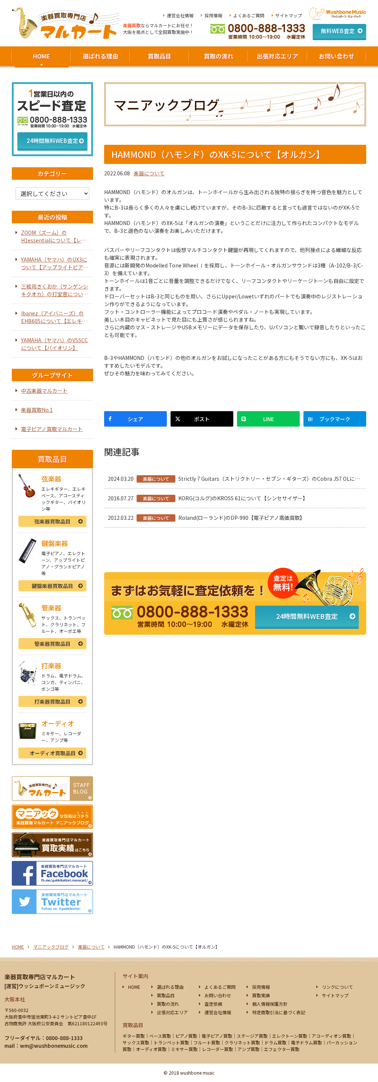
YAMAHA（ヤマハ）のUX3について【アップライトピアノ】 (54, 263)
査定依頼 (213, 1004)
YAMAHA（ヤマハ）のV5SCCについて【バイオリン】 (54, 343)
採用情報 (213, 15)
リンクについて (337, 987)
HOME (41, 56)
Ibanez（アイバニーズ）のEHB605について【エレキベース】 (54, 317)
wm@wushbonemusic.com (53, 1045)
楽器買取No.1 (37, 409)
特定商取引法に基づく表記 (278, 1012)
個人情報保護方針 (270, 1004)
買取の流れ (218, 56)
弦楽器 (52, 521)
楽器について (149, 173)
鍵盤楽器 (52, 585)
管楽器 (52, 643)
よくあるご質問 (248, 15)
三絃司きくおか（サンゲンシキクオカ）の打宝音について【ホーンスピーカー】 (54, 290)
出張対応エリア (277, 56)
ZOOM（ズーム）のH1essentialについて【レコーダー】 (53, 236)
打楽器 (52, 701)
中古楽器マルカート (44, 390)
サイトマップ (288, 15)
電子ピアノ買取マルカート (52, 429)
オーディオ (53, 753)
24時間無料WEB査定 (307, 616)
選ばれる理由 (100, 56)
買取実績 (261, 995)
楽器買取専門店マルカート (39, 976)
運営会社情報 (180, 15)
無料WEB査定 (338, 31)
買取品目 (159, 56)
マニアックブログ (51, 946)
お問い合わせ (336, 56)
